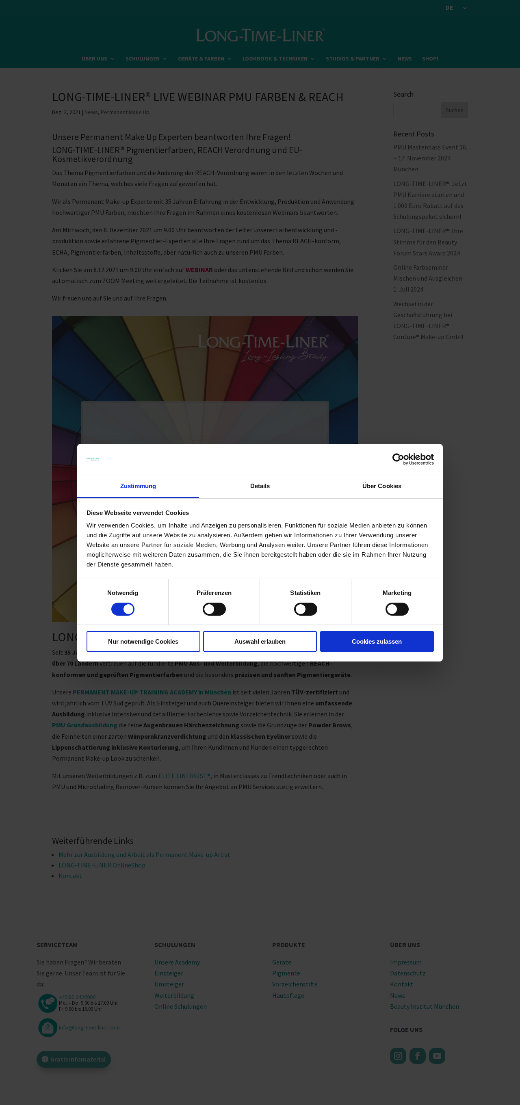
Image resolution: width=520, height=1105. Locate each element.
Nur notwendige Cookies (143, 641)
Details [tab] (260, 485)
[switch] (214, 609)
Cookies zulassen (377, 641)
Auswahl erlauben (260, 641)
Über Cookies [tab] (381, 485)
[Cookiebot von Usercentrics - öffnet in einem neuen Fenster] (398, 459)
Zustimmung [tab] (138, 485)
